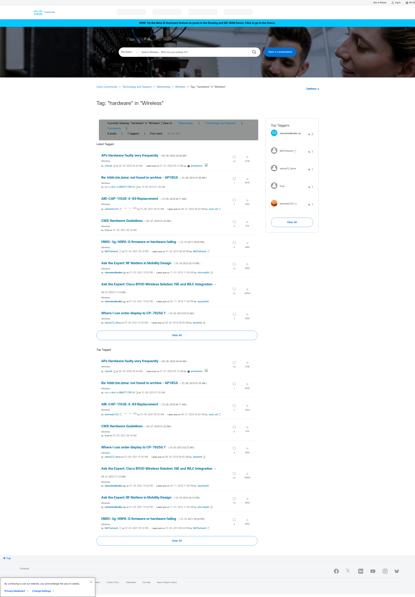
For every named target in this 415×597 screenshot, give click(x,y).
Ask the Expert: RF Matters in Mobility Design (150, 263)
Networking (163, 87)
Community (114, 128)
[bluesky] (396, 570)
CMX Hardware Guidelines (136, 220)
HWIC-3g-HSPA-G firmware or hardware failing (153, 242)
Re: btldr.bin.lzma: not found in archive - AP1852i (154, 177)
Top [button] (8, 558)
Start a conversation (280, 52)
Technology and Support (137, 87)
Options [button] (311, 89)
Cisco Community (106, 87)
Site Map (146, 583)
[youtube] (372, 571)
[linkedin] (360, 571)
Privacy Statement (15, 591)
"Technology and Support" (220, 123)
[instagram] (385, 571)
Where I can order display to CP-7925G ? (147, 313)
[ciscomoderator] (287, 137)
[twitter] (348, 571)
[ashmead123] (285, 207)
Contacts (24, 569)
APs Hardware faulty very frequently (144, 155)
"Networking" (186, 123)
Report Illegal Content (167, 583)
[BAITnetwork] (285, 154)
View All (177, 335)
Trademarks (131, 583)
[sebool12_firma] (284, 172)
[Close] (91, 581)
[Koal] (279, 190)
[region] (47, 587)
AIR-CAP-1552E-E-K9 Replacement (144, 198)
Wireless (180, 87)
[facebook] (336, 571)
